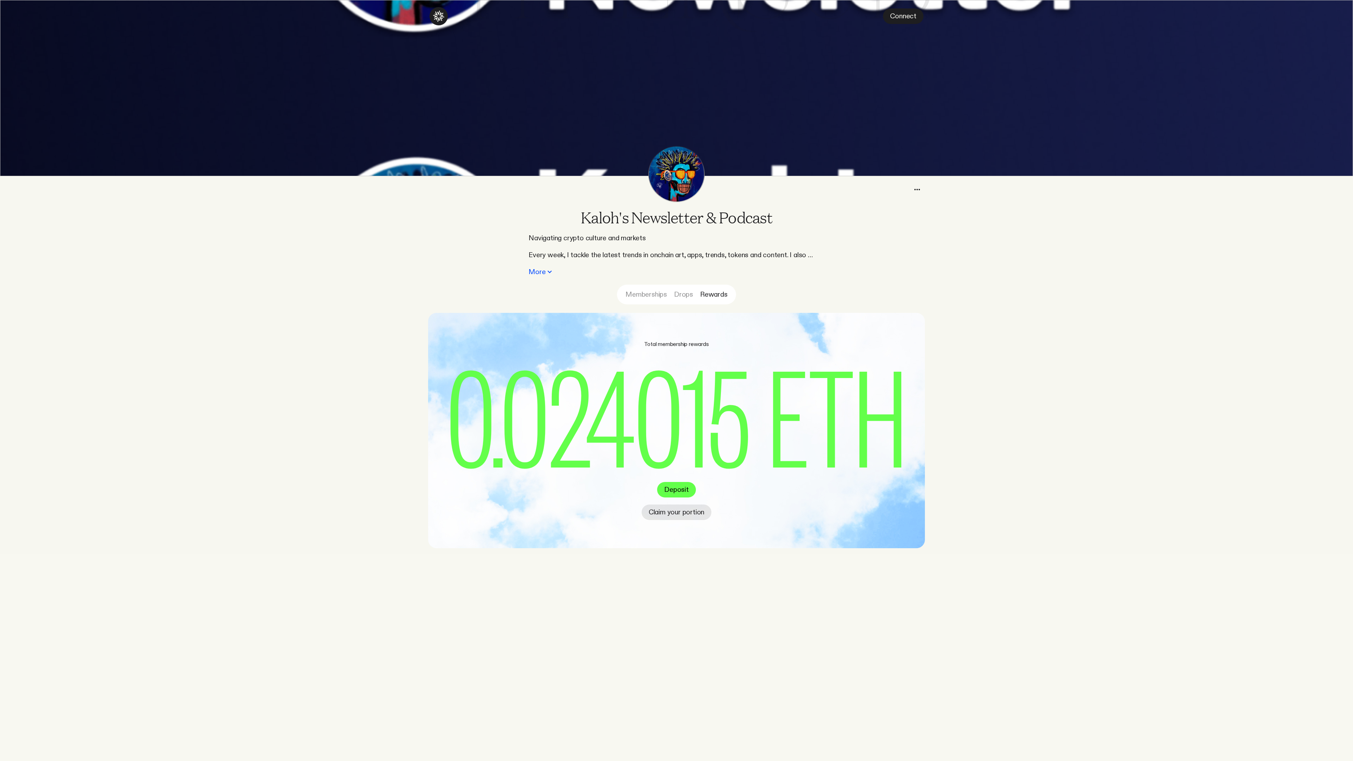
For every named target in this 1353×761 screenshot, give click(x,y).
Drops (683, 294)
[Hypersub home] (439, 16)
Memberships (646, 294)
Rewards (714, 294)
